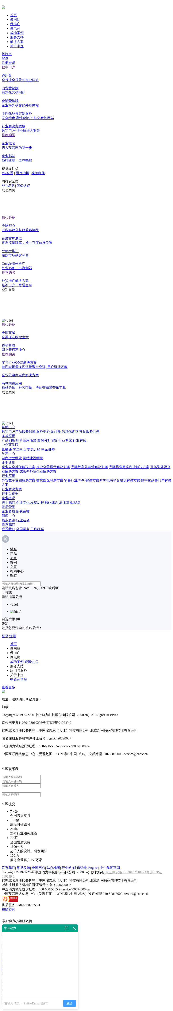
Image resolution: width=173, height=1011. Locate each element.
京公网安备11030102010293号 (127, 872)
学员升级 (34, 449)
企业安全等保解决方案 (18, 467)
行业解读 (79, 440)
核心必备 (8, 217)
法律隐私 (66, 502)
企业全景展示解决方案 (53, 467)
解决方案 (17, 41)
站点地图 (53, 868)
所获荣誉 (23, 511)
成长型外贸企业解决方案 (38, 471)
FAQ (76, 502)
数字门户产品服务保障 (18, 431)
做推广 (15, 24)
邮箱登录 (80, 868)
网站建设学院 (33, 458)
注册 (12, 636)
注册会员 (8, 63)
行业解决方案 (12, 489)
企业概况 (8, 498)
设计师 (56, 431)
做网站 (15, 19)
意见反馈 (23, 868)
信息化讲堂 (70, 431)
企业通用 (8, 462)
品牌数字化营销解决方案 (89, 467)
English (93, 868)
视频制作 (38, 173)
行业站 (67, 868)
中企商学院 (10, 445)
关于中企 (17, 46)
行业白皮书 (10, 493)
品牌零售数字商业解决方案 (129, 467)
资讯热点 (31, 661)
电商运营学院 (12, 458)
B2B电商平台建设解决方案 (120, 480)
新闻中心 (8, 516)
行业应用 (8, 476)
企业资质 (8, 511)
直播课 (7, 449)
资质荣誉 (8, 507)
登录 (5, 58)
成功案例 (17, 33)
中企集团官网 (110, 868)
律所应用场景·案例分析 (33, 440)
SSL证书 (8, 186)
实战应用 (8, 436)
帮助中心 (8, 427)
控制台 (7, 54)
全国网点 (23, 529)
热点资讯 (8, 520)
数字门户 (8, 67)
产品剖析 (8, 440)
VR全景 (7, 173)
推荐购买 (8, 135)
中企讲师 (48, 449)
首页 (13, 15)
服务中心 (43, 431)
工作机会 (37, 529)
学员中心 (19, 449)
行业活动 (23, 520)
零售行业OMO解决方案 (81, 480)
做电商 (15, 28)
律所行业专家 (62, 440)
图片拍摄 (22, 173)
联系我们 (8, 524)
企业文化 (23, 502)
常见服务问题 (89, 431)
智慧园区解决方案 (49, 480)
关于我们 (8, 502)
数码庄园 (51, 502)
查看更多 (8, 687)
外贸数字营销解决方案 (18, 480)
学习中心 (8, 453)
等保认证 (23, 186)
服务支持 (17, 37)
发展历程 (37, 502)
